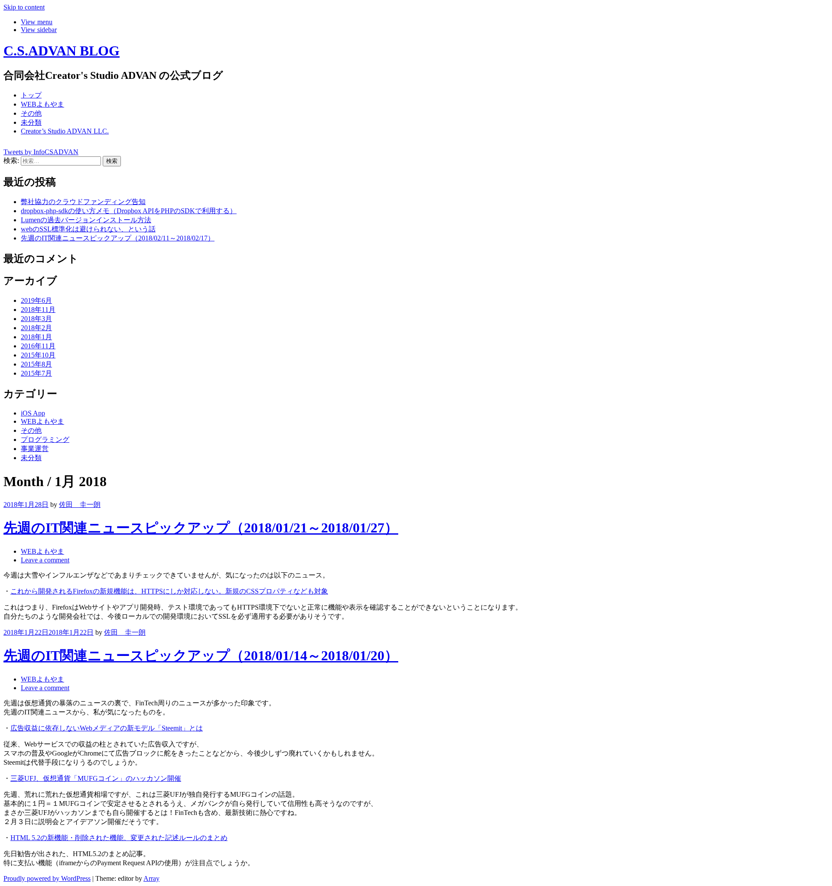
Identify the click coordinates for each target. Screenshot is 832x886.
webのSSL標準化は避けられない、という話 (88, 229)
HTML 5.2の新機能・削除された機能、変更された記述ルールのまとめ (119, 837)
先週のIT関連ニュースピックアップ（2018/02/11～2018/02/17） (117, 238)
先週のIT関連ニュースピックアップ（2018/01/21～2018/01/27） (200, 527)
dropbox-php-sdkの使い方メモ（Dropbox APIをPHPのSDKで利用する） (129, 210)
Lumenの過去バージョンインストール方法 (86, 220)
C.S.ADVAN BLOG (61, 50)
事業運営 (35, 448)
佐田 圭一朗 (80, 504)
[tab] (36, 22)
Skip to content (24, 7)
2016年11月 (38, 346)
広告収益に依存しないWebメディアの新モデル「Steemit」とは (106, 728)
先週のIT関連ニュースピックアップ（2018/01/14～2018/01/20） (200, 655)
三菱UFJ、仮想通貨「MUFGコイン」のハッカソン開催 (95, 778)
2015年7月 (36, 373)
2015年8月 (36, 364)
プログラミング (45, 439)
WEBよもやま (42, 104)
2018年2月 (36, 327)
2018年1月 (36, 337)
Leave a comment (45, 560)
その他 (31, 113)
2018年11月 (38, 309)
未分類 (31, 122)
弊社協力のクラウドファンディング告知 (83, 201)
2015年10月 (38, 355)
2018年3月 (36, 318)
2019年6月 (36, 300)
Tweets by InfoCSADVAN (40, 152)
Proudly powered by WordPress (47, 878)
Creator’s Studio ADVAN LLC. (65, 131)
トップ (31, 95)
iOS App (33, 413)
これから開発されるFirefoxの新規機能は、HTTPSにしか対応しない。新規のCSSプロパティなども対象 (169, 591)
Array (151, 878)
